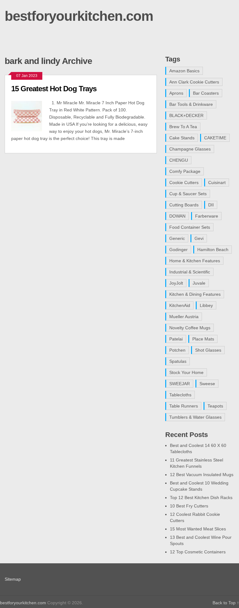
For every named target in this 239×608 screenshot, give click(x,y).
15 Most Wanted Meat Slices (198, 528)
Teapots (215, 405)
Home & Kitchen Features (194, 260)
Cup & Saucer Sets (188, 193)
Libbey (206, 305)
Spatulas (177, 361)
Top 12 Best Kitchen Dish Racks (201, 497)
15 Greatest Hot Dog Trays (53, 88)
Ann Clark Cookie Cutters (194, 81)
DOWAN (177, 216)
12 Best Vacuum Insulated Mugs (201, 474)
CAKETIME (215, 137)
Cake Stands (181, 137)
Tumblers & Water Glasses (195, 417)
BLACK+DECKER (186, 115)
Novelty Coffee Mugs (189, 327)
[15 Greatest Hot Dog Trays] (30, 115)
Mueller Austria (184, 316)
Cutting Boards (184, 204)
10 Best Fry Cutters (189, 505)
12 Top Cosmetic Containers (198, 551)
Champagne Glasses (190, 148)
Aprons (176, 93)
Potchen (177, 350)
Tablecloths (180, 394)
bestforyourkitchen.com (79, 16)
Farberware (206, 216)
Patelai (176, 338)
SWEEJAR (179, 383)
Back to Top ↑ (226, 602)
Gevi (199, 238)
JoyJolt (176, 283)
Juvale (199, 283)
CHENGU (178, 160)
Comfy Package (184, 171)
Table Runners (183, 405)
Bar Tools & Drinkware (191, 104)
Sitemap (13, 579)
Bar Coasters (206, 93)
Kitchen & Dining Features (195, 294)
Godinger (178, 249)
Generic (177, 238)
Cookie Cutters (184, 182)
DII (211, 204)
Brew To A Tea (183, 126)
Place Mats (203, 338)
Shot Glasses (208, 350)
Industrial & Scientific (189, 271)
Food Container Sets (189, 227)
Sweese (207, 383)
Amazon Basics (184, 70)
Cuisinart (217, 182)
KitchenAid (179, 305)
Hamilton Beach (212, 249)
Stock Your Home (186, 372)
